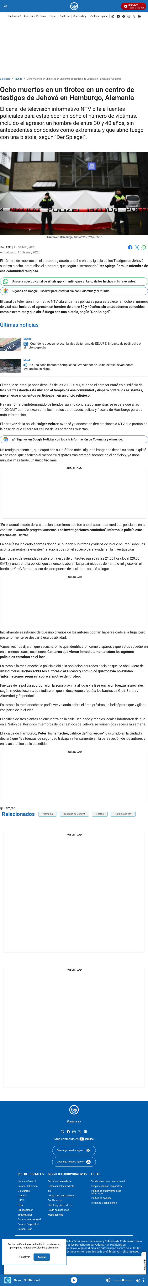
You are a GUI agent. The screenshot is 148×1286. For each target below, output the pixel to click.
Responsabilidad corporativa (106, 1186)
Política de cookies (101, 1198)
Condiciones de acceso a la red (108, 1181)
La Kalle (22, 1195)
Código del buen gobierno (61, 1195)
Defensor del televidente (61, 1186)
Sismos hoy (79, 16)
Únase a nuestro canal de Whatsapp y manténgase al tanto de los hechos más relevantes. (74, 281)
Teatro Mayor (25, 1215)
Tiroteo (100, 813)
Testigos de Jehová (74, 813)
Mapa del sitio (55, 1215)
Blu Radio (5, 79)
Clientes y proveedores (60, 1205)
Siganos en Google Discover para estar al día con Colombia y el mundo (60, 291)
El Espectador (25, 1210)
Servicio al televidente (59, 1181)
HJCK (21, 1200)
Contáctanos (55, 1200)
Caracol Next (25, 1229)
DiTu (20, 1205)
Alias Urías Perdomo (35, 16)
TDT (50, 1191)
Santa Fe (65, 16)
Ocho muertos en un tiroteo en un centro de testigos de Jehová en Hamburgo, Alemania (74, 79)
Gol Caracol (24, 1191)
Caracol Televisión (28, 1186)
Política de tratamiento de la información (106, 1192)
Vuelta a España (99, 16)
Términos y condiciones (104, 1203)
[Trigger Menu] (5, 6)
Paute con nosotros (58, 1210)
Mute (108, 1280)
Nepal (53, 16)
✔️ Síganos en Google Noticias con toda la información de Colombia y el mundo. (67, 439)
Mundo (18, 79)
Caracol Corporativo (28, 1224)
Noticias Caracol (27, 1181)
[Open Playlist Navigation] (143, 1280)
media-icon (74, 1280)
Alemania (48, 813)
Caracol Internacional (29, 1219)
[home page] (74, 6)
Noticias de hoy (123, 813)
